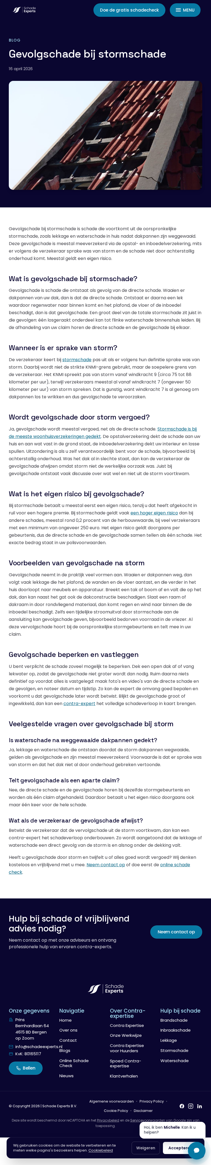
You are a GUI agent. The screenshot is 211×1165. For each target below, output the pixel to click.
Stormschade (174, 1050)
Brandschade (174, 1020)
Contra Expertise (127, 1025)
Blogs (64, 1050)
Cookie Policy (116, 1110)
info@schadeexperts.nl (38, 1046)
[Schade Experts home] (24, 10)
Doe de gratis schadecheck (129, 10)
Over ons (68, 1030)
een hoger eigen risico (154, 513)
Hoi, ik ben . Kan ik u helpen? (170, 1130)
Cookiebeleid (100, 1150)
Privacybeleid (108, 1120)
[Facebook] (182, 1106)
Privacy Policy (152, 1101)
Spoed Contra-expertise (125, 1063)
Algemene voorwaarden (111, 1101)
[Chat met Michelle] (197, 1150)
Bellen (29, 1068)
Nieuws (66, 1076)
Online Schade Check (74, 1063)
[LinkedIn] (199, 1106)
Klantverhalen (124, 1076)
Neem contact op (106, 865)
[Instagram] (190, 1106)
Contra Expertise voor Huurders (127, 1048)
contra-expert (79, 703)
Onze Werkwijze (126, 1035)
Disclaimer (143, 1110)
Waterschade (174, 1060)
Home (65, 1020)
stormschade (76, 360)
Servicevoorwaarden (147, 1120)
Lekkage (168, 1040)
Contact (68, 1040)
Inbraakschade (175, 1030)
